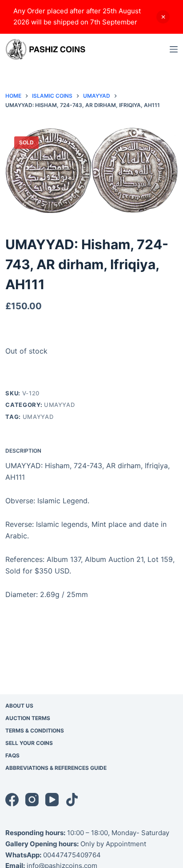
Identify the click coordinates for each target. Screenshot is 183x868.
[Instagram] (32, 799)
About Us (19, 705)
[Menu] (174, 49)
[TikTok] (72, 799)
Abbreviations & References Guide (56, 767)
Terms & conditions (34, 730)
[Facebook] (12, 799)
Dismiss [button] (163, 17)
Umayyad (59, 404)
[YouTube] (52, 799)
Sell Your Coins (29, 743)
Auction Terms (27, 718)
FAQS (12, 755)
